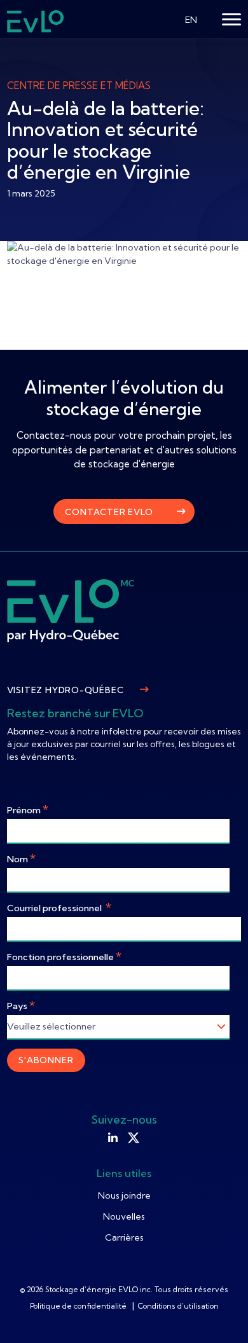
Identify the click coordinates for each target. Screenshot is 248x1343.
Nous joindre (124, 1195)
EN (191, 19)
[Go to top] (219, 1314)
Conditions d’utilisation (178, 1306)
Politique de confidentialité (79, 1306)
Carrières (124, 1237)
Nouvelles (124, 1216)
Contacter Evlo (109, 512)
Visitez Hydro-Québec (65, 690)
